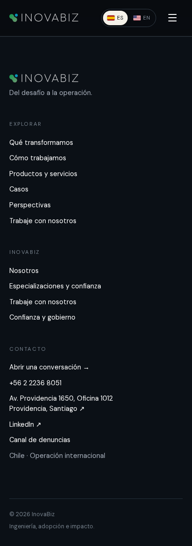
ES (120, 17)
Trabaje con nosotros (42, 221)
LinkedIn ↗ (25, 424)
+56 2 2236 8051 (35, 383)
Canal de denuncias (39, 440)
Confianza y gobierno (42, 317)
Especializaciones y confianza (55, 286)
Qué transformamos (41, 142)
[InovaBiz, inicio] (43, 18)
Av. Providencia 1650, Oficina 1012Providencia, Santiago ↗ (61, 403)
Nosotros (24, 270)
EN (146, 17)
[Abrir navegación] (172, 17)
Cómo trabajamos (37, 158)
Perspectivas (30, 205)
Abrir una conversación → (49, 367)
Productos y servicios (43, 174)
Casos (18, 189)
